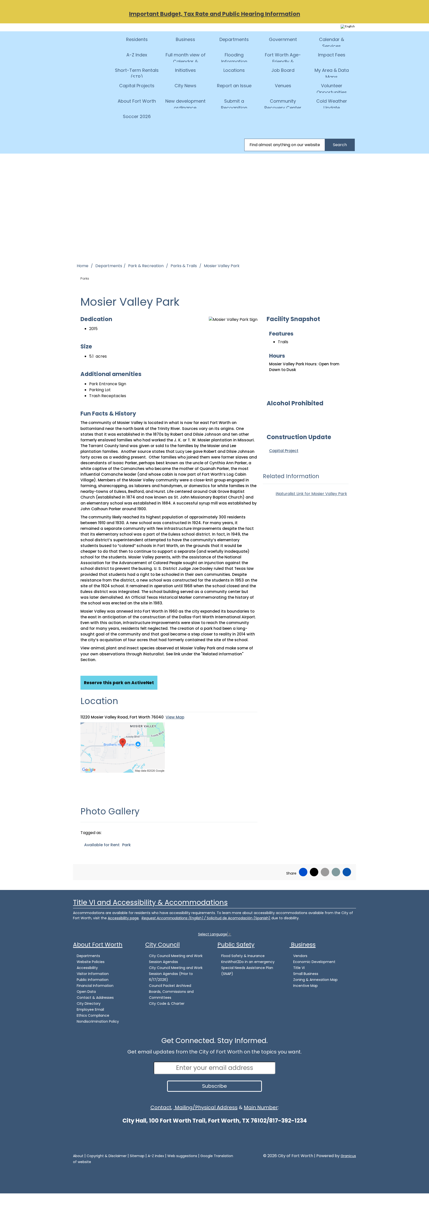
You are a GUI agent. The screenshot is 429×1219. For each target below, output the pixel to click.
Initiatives (185, 70)
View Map (175, 717)
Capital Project (283, 450)
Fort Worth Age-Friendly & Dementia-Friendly (283, 57)
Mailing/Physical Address (206, 1107)
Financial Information (95, 985)
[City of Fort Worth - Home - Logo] (93, 44)
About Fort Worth (137, 101)
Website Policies (91, 961)
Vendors (300, 955)
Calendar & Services (331, 41)
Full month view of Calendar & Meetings (186, 57)
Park (126, 845)
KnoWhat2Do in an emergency (248, 961)
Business (185, 39)
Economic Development (314, 961)
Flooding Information (234, 57)
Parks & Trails (184, 266)
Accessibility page (123, 918)
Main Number (261, 1107)
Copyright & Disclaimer (107, 1155)
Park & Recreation (146, 266)
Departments (234, 39)
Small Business (305, 973)
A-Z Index (136, 55)
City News (185, 86)
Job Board (282, 70)
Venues (283, 86)
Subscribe (214, 1086)
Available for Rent (102, 845)
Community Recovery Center (282, 103)
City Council (162, 945)
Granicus (348, 1155)
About (78, 1155)
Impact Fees (331, 55)
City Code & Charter (166, 1003)
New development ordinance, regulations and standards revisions (185, 103)
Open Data (86, 991)
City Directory (89, 1003)
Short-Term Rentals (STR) (137, 72)
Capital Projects (136, 86)
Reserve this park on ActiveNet (119, 683)
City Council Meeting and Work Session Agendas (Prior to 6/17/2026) (176, 973)
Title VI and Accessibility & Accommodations (150, 902)
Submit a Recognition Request (234, 103)
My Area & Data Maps (332, 72)
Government (283, 39)
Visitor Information (93, 973)
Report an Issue (234, 86)
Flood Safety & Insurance (243, 955)
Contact (160, 1107)
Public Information (92, 979)
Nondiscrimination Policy (98, 1021)
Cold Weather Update (331, 103)
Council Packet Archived (170, 985)
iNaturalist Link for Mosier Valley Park (311, 494)
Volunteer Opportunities (332, 88)
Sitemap (137, 1155)
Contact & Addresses (95, 997)
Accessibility (87, 967)
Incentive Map (305, 985)
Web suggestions (182, 1155)
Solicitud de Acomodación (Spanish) (238, 918)
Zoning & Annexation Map (315, 979)
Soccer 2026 (137, 116)
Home (82, 266)
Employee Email (90, 1009)
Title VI (299, 967)
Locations (234, 70)
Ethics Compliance (93, 1015)
